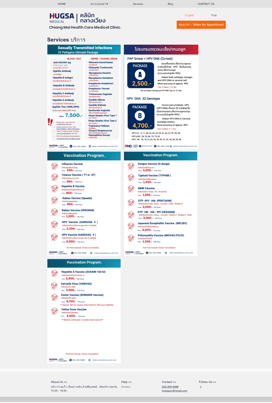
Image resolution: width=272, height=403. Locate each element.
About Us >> (59, 382)
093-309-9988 (170, 386)
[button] (137, 4)
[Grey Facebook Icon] (201, 387)
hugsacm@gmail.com (174, 390)
